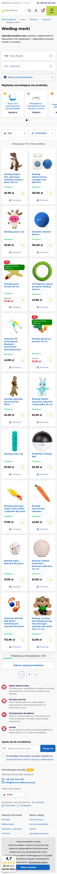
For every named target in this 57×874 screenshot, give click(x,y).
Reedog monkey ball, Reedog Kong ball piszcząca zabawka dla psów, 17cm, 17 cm (42, 623)
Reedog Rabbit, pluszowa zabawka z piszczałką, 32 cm (42, 402)
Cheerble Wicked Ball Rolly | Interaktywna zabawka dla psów (14, 622)
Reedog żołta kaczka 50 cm (11, 285)
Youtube (39, 802)
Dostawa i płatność (12, 829)
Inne (23, 19)
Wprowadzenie (9, 19)
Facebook (10, 805)
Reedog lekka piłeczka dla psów (14, 562)
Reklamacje (8, 824)
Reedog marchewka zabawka (38, 509)
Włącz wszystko (28, 867)
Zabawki (34, 19)
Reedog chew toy (13, 453)
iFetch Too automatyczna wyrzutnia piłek (12, 106)
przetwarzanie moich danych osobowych (30, 759)
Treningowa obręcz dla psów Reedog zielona (42, 286)
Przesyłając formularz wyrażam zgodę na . (30, 758)
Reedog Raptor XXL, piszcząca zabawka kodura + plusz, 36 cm (14, 178)
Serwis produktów (38, 824)
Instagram (25, 805)
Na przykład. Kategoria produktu (26, 33)
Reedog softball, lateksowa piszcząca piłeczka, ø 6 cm (42, 564)
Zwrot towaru (36, 819)
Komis (32, 829)
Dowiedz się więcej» (38, 862)
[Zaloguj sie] (36, 11)
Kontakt (6, 819)
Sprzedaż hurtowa (38, 833)
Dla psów (46, 19)
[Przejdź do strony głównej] (9, 11)
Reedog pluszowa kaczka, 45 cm (41, 340)
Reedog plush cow (14, 231)
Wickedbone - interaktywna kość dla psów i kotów (36, 106)
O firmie (6, 833)
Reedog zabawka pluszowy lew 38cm (13, 402)
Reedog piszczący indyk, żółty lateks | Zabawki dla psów (14, 509)
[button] (29, 11)
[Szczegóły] (22, 193)
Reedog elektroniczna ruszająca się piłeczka (39, 178)
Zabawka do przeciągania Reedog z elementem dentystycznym (12, 344)
